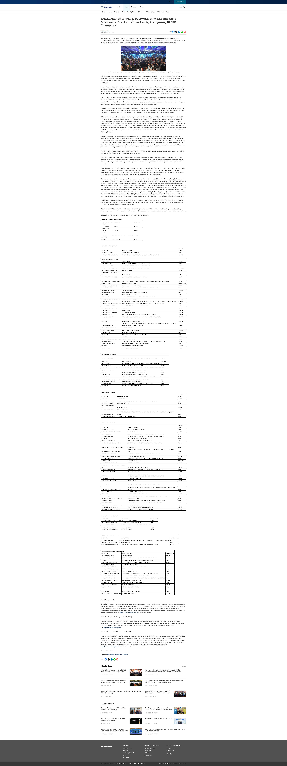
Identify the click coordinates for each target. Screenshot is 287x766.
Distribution (126, 750)
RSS (135, 763)
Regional (116, 12)
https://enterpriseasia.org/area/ (112, 627)
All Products (126, 757)
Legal (102, 763)
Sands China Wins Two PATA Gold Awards (158, 718)
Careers (146, 752)
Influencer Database (128, 754)
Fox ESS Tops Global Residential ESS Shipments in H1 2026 (113, 719)
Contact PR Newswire (174, 745)
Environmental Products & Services (117, 654)
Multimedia (141, 12)
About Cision (148, 750)
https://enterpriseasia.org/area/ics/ (110, 647)
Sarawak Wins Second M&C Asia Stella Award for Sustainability (113, 708)
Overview (104, 12)
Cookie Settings (141, 763)
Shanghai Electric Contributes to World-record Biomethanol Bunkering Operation (165, 730)
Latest (110, 12)
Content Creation (127, 749)
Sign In (171, 1)
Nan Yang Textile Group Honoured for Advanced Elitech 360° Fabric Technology (121, 692)
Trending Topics (131, 12)
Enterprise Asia (104, 31)
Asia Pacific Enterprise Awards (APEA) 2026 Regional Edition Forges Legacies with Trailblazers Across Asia (113, 671)
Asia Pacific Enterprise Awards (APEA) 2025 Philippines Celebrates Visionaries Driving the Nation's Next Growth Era (158, 692)
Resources (134, 7)
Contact (142, 7)
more (183, 666)
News (126, 7)
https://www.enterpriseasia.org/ (129, 612)
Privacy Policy (108, 763)
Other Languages (150, 12)
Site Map (130, 763)
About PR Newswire (152, 745)
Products (119, 7)
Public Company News (163, 12)
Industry (123, 12)
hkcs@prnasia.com (171, 749)
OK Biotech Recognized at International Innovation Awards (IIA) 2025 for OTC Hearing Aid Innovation (164, 681)
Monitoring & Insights (128, 752)
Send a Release (180, 1)
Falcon (124, 755)
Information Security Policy (120, 763)
